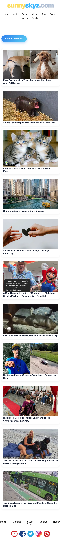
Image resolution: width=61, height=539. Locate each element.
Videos (35, 14)
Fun (44, 14)
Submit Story (30, 523)
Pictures (53, 14)
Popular (35, 18)
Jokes (25, 18)
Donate (43, 522)
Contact (17, 522)
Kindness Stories (21, 14)
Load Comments (14, 38)
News (6, 14)
